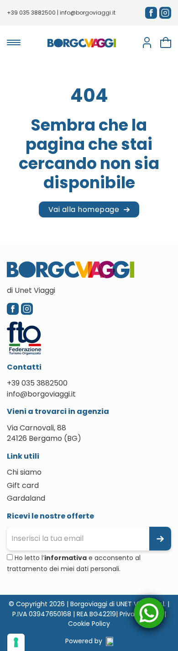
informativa (65, 557)
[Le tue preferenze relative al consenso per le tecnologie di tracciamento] (16, 642)
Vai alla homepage (84, 209)
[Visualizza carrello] (165, 42)
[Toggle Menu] (14, 42)
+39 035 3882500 (31, 12)
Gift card (23, 485)
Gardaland (26, 498)
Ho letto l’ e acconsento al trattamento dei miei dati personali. (74, 563)
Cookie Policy (89, 623)
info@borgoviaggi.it (87, 12)
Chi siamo (24, 472)
